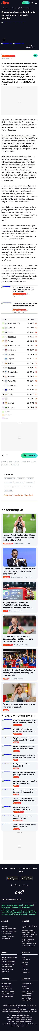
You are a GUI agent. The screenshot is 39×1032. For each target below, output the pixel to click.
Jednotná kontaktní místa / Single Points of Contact (15, 1023)
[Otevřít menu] (36, 3)
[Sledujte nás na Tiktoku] (23, 885)
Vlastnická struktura (25, 1021)
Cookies (30, 1019)
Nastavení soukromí (13, 1021)
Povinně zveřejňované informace (19, 1026)
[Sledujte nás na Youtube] (27, 885)
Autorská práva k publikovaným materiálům (19, 1015)
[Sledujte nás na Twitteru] (19, 885)
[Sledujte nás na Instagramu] (15, 885)
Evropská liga (18, 495)
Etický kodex (33, 1023)
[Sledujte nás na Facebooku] (11, 885)
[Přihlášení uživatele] (32, 3)
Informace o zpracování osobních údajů (17, 1019)
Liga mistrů (28, 495)
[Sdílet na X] (6, 455)
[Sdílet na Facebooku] (2, 455)
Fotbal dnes (8, 495)
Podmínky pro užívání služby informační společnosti (19, 1017)
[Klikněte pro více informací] (4, 39)
